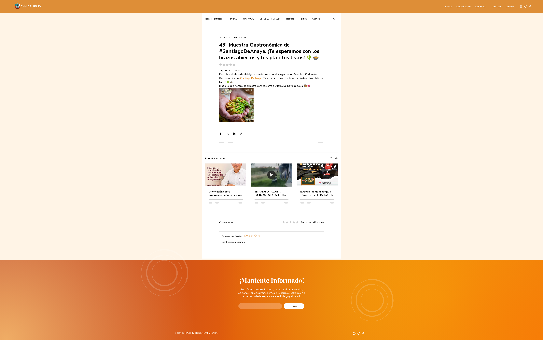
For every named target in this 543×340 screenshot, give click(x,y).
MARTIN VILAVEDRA (210, 329)
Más (314, 18)
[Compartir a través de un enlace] (241, 133)
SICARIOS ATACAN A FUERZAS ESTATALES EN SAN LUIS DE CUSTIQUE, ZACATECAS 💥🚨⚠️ (270, 193)
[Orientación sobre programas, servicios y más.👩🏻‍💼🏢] (225, 174)
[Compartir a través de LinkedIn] (234, 133)
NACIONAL (248, 18)
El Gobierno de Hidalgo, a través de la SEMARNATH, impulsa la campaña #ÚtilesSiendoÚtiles (316, 193)
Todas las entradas (213, 18)
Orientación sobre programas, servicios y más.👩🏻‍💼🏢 (225, 193)
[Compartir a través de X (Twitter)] (227, 133)
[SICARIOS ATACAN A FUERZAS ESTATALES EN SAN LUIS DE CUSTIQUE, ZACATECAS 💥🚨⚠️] (271, 174)
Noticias (290, 18)
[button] (334, 19)
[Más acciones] (322, 37)
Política (303, 18)
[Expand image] (236, 105)
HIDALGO (232, 18)
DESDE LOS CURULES (270, 18)
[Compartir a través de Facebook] (220, 133)
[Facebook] (530, 6)
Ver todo (334, 158)
